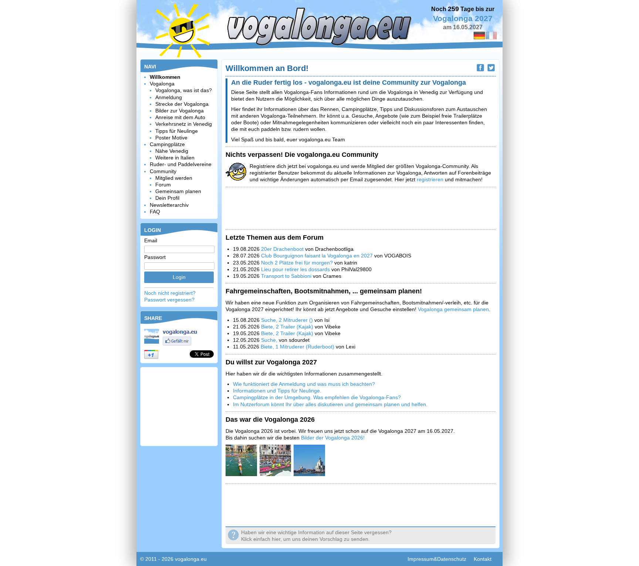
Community (163, 171)
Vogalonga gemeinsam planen (453, 309)
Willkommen (165, 77)
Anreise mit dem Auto (180, 117)
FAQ (155, 212)
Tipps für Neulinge (176, 131)
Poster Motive (171, 138)
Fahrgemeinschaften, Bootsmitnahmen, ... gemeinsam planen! (324, 291)
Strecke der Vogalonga (182, 104)
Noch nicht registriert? (170, 293)
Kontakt (482, 559)
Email (150, 240)
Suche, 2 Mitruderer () (287, 320)
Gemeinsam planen (178, 191)
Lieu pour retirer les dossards (296, 269)
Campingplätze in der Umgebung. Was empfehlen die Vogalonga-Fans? (317, 397)
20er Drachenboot (283, 249)
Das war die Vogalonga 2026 (270, 419)
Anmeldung (168, 97)
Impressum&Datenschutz (437, 559)
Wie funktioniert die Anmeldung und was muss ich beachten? (304, 384)
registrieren (430, 179)
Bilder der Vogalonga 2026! (333, 438)
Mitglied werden (173, 178)
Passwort (155, 257)
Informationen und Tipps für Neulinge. (277, 391)
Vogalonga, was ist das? (183, 90)
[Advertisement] (179, 406)
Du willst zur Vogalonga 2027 (271, 362)
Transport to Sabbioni (286, 276)
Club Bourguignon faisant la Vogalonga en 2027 (317, 256)
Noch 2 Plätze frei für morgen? (297, 263)
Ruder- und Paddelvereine (181, 164)
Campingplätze (167, 144)
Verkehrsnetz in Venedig (183, 124)
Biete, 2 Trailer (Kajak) (287, 327)
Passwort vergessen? (169, 300)
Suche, (270, 340)
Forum (163, 185)
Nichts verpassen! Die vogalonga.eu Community (302, 154)
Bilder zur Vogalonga (179, 111)
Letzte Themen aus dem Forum (275, 237)
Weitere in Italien (175, 158)
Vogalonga (162, 84)
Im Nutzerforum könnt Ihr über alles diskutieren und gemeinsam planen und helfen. (330, 404)
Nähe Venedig (171, 151)
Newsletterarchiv (169, 205)
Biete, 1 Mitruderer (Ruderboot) (297, 347)
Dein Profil (167, 198)
